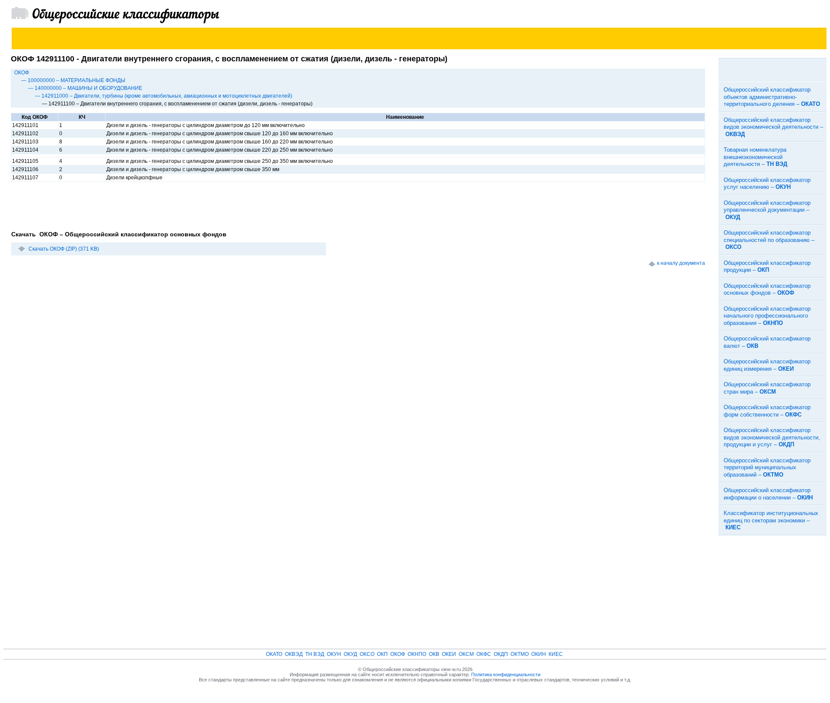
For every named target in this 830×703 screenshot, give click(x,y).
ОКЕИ (449, 654)
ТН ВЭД (314, 654)
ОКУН (334, 654)
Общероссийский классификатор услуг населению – (767, 184)
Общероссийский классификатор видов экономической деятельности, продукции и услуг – (772, 437)
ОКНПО (417, 654)
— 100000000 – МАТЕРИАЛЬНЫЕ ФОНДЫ (73, 80)
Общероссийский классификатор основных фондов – (767, 289)
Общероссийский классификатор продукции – (767, 267)
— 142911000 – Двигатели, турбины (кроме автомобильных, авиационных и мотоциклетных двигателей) (163, 96)
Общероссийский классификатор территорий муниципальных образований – (767, 467)
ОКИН (538, 654)
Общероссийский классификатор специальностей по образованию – (769, 239)
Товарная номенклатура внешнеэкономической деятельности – (755, 156)
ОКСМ (466, 654)
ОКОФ (21, 73)
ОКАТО (274, 654)
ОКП (382, 654)
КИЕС (556, 654)
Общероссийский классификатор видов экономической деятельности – (773, 127)
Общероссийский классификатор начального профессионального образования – (767, 315)
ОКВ (434, 654)
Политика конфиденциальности (505, 674)
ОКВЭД (294, 654)
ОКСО (367, 654)
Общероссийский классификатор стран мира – (767, 388)
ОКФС (483, 654)
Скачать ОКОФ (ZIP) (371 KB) (64, 249)
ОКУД (350, 654)
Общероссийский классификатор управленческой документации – (767, 210)
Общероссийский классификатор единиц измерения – (767, 365)
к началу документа (681, 263)
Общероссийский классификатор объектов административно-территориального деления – (772, 96)
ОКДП (501, 654)
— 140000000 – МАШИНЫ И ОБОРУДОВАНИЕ (85, 88)
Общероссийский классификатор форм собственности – (767, 411)
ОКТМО (520, 654)
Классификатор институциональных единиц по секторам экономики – (771, 520)
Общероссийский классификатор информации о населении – (768, 494)
